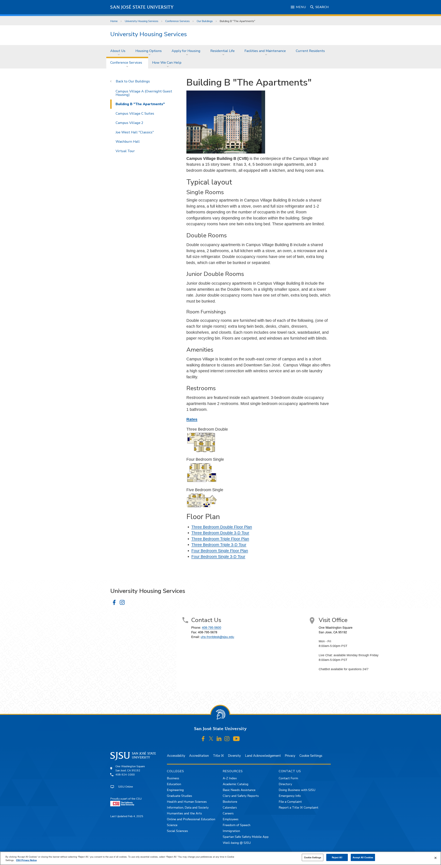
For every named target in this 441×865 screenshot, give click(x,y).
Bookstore (230, 802)
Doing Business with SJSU (297, 790)
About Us (117, 51)
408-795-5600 (211, 627)
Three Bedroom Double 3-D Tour (220, 533)
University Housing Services (141, 21)
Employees (230, 819)
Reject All (337, 857)
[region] (220, 858)
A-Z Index (230, 778)
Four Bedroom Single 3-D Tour (218, 556)
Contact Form (288, 778)
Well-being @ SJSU (237, 843)
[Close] (435, 858)
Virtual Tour (125, 151)
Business (173, 778)
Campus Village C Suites (135, 113)
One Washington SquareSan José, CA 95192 (130, 768)
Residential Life (222, 51)
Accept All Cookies (363, 857)
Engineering (175, 790)
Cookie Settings (310, 755)
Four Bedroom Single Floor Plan (219, 550)
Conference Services (177, 21)
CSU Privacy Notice (26, 860)
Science (172, 825)
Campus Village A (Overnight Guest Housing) (144, 93)
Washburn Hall (128, 141)
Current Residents (310, 51)
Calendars (230, 807)
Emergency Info (290, 796)
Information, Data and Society (188, 807)
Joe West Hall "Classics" (135, 132)
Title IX (218, 755)
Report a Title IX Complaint (298, 807)
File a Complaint (290, 802)
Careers (228, 813)
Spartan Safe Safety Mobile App (246, 837)
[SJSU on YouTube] (236, 739)
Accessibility (176, 755)
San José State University (142, 7)
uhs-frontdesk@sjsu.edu (217, 636)
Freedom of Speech (236, 825)
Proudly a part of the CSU (126, 799)
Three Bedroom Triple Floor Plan (220, 539)
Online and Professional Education (191, 819)
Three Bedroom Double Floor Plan (221, 527)
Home (114, 21)
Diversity (234, 755)
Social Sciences (177, 831)
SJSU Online (125, 787)
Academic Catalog (235, 784)
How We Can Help (166, 62)
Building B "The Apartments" (140, 104)
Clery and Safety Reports (241, 796)
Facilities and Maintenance (265, 51)
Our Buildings (205, 21)
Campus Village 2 (129, 122)
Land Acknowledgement (263, 755)
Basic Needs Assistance (239, 790)
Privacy (290, 755)
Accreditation (199, 755)
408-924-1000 (125, 775)
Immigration (231, 831)
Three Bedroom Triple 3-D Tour (218, 544)
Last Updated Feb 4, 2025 (126, 816)
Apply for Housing (186, 51)
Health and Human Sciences (187, 802)
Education (174, 784)
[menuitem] (118, 51)
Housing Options (148, 51)
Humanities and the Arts (184, 813)
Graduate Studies (179, 796)
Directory (285, 784)
